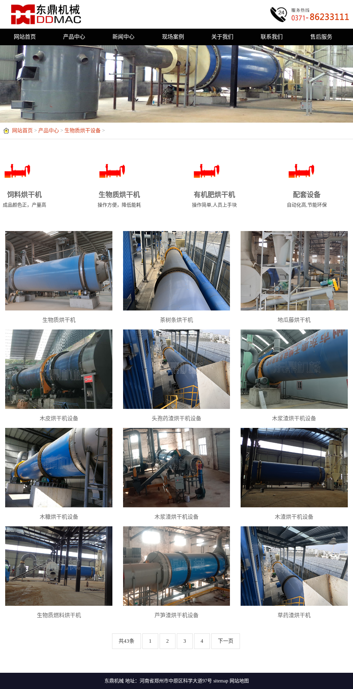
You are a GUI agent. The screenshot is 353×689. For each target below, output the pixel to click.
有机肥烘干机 (214, 199)
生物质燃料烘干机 (59, 615)
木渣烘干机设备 (294, 517)
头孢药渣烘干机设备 (176, 418)
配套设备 (307, 199)
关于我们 (222, 37)
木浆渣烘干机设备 (294, 418)
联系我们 (272, 37)
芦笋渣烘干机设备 (176, 615)
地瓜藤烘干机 (294, 320)
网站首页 (25, 37)
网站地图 (239, 680)
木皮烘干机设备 (59, 418)
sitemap (220, 680)
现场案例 (173, 37)
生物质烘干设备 (82, 130)
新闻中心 (123, 37)
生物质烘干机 (119, 199)
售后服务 (321, 37)
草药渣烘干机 (294, 615)
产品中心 (74, 37)
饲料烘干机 (24, 199)
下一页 (225, 641)
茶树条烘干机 (176, 320)
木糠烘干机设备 (59, 517)
